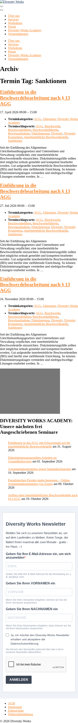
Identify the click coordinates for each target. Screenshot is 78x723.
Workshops (15, 23)
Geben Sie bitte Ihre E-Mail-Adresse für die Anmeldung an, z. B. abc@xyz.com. (39, 575)
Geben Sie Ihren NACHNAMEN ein (32, 609)
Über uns (14, 16)
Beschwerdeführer (19, 130)
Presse (12, 26)
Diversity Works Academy (24, 30)
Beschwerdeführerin (45, 130)
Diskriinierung (40, 133)
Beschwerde (52, 126)
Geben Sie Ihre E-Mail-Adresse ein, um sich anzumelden (38, 555)
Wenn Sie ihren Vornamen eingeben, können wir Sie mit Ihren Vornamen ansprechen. (36, 601)
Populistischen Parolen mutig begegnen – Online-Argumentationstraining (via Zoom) (39, 482)
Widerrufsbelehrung (20, 714)
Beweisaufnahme (19, 133)
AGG (37, 119)
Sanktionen (15, 140)
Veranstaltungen (18, 34)
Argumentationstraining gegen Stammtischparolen (39, 469)
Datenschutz (16, 710)
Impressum (15, 707)
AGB (11, 703)
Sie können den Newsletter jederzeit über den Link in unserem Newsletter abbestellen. (34, 651)
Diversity (57, 133)
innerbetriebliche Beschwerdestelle (46, 137)
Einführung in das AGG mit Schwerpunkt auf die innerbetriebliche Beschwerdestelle (39, 444)
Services (13, 19)
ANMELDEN (18, 679)
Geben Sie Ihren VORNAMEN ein (30, 583)
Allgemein (49, 119)
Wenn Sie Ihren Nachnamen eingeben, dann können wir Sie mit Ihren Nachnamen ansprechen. (38, 627)
